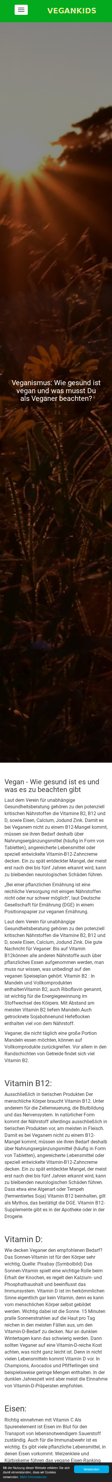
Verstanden (91, 1469)
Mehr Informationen (33, 1477)
